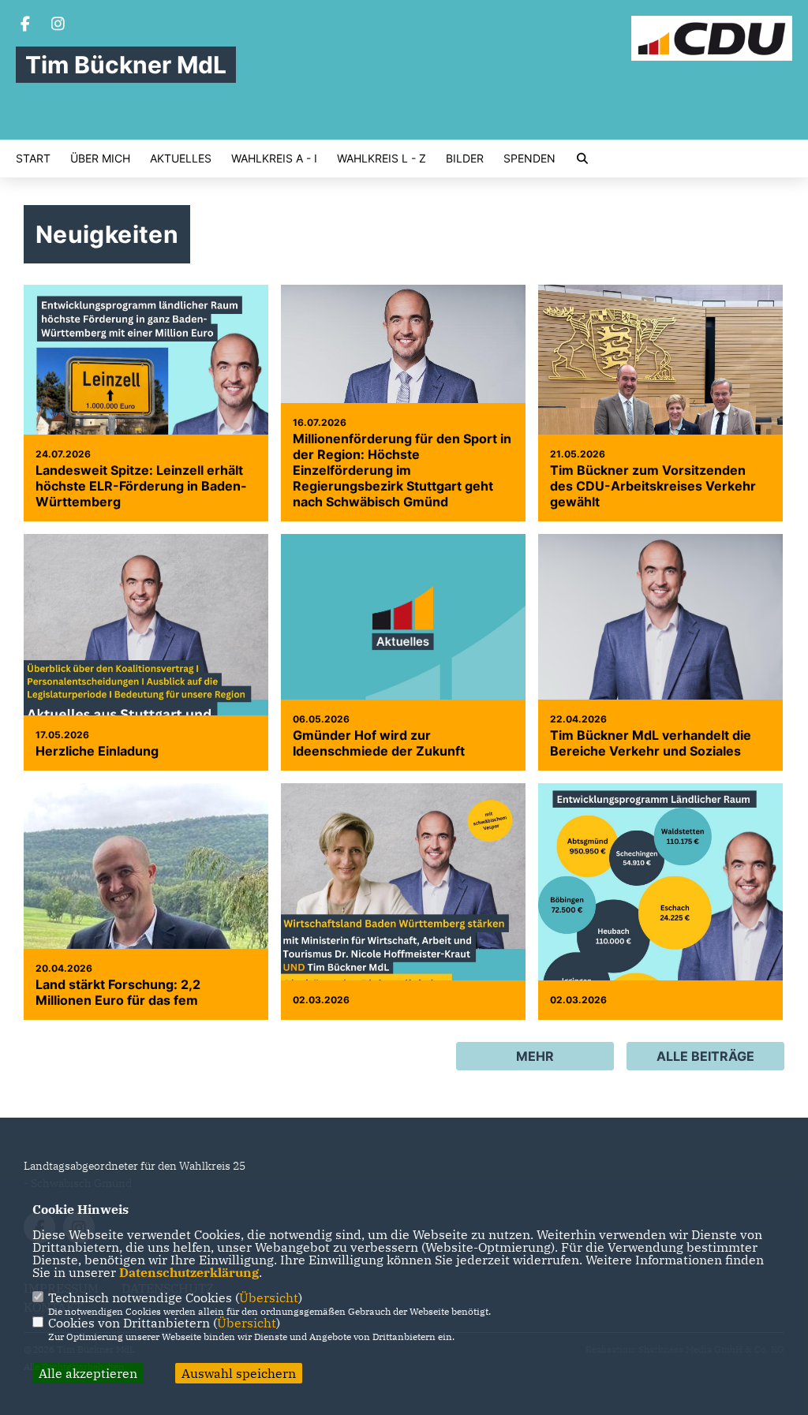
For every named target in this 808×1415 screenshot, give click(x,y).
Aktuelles (180, 158)
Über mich (100, 158)
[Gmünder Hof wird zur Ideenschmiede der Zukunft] (403, 625)
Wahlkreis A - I (274, 158)
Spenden (529, 158)
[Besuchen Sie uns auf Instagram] (58, 25)
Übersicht (268, 1297)
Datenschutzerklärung (189, 1272)
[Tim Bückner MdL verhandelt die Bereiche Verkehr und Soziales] (660, 656)
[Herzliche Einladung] (146, 687)
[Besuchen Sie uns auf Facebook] (25, 25)
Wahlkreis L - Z (381, 158)
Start (33, 158)
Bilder (465, 158)
